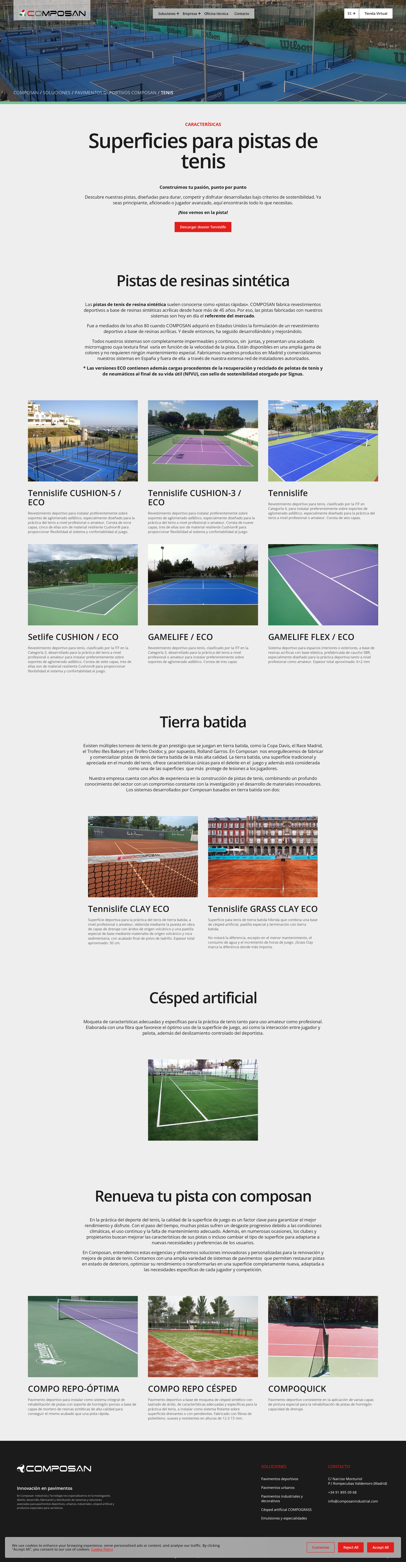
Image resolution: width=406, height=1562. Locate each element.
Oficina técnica (216, 13)
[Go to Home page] (52, 13)
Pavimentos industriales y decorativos (282, 1498)
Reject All (350, 1547)
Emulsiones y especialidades (284, 1518)
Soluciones (167, 13)
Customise (320, 1547)
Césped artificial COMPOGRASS (286, 1509)
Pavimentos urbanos (278, 1487)
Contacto (241, 13)
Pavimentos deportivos (279, 1478)
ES (349, 13)
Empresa (190, 13)
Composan (26, 92)
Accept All (381, 1547)
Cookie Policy (102, 1549)
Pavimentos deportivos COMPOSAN (115, 92)
